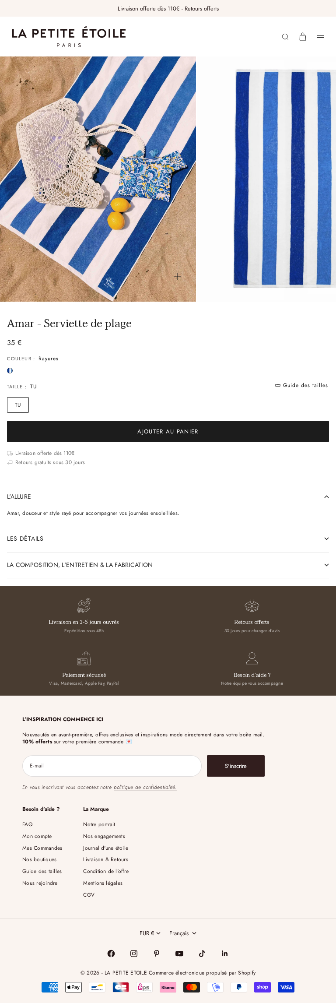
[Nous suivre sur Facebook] (111, 953)
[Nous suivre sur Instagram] (134, 953)
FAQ (27, 824)
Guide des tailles (42, 871)
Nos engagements (104, 836)
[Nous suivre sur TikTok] (202, 953)
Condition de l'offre (106, 871)
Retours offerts (252, 622)
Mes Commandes (42, 848)
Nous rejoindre (39, 883)
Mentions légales (102, 883)
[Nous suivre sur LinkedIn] (224, 953)
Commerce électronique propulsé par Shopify (202, 973)
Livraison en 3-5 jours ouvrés (84, 622)
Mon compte (37, 836)
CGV (88, 895)
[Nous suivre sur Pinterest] (156, 953)
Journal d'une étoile (105, 848)
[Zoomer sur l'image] (177, 276)
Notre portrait (99, 824)
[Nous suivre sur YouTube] (179, 953)
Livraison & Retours (105, 859)
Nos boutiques (39, 859)
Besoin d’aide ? (252, 675)
